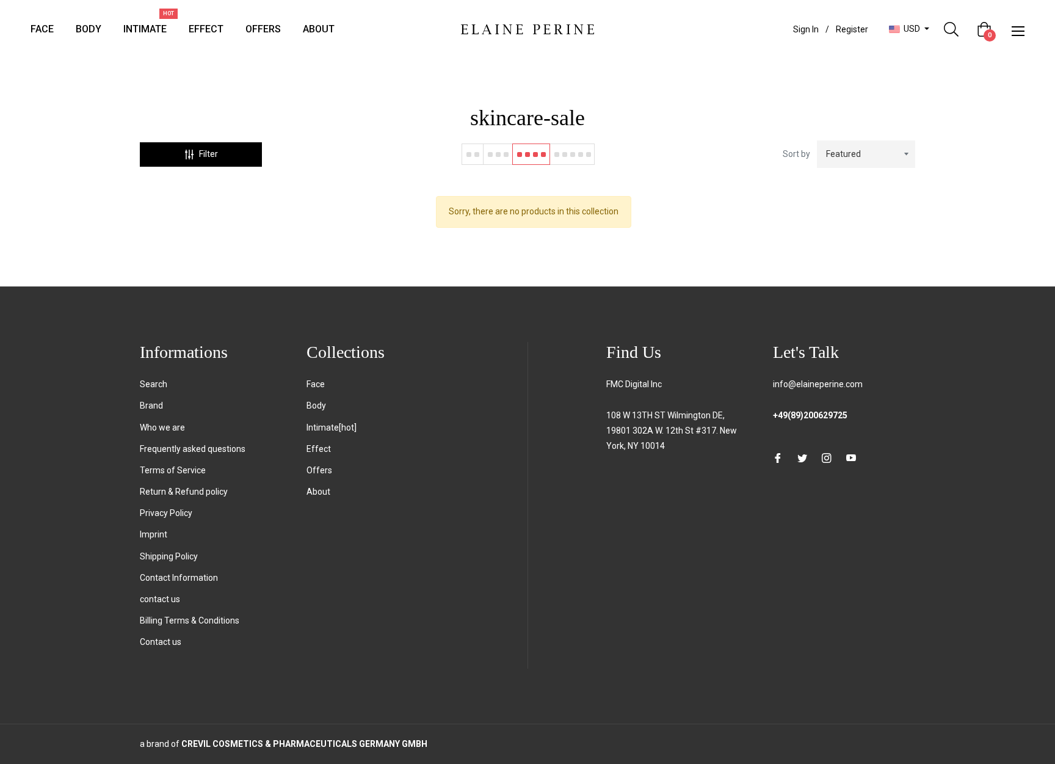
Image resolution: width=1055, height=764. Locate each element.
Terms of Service (173, 470)
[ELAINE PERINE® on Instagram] (827, 457)
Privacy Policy (166, 513)
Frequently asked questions (192, 449)
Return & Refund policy (184, 492)
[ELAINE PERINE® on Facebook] (778, 457)
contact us (160, 599)
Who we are (162, 427)
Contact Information (179, 578)
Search (153, 384)
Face (315, 384)
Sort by (796, 154)
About (318, 492)
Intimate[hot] (331, 427)
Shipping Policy (169, 556)
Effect (318, 449)
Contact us (160, 642)
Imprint (153, 534)
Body (316, 405)
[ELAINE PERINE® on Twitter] (802, 457)
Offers (319, 470)
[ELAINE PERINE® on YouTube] (851, 457)
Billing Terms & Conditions (189, 620)
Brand (151, 405)
